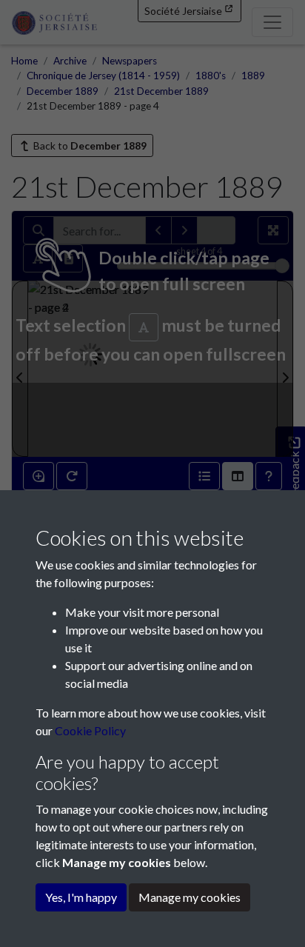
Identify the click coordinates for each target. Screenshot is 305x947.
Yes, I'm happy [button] (81, 897)
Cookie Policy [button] (90, 730)
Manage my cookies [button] (189, 897)
